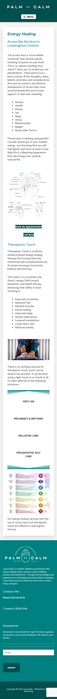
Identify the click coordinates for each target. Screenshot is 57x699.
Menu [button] (30, 16)
